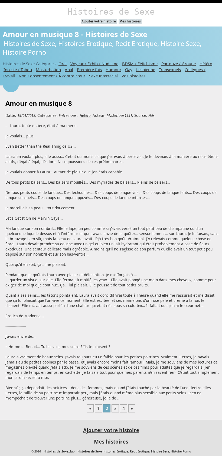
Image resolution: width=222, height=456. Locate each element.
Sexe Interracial (103, 75)
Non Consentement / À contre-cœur (52, 75)
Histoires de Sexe (111, 11)
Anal (69, 69)
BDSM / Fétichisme (140, 63)
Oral (62, 63)
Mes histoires (130, 21)
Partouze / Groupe (178, 63)
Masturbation (48, 69)
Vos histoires (133, 75)
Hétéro (206, 63)
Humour (113, 69)
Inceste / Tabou (18, 69)
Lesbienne (145, 69)
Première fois (89, 69)
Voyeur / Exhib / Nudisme (94, 63)
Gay (128, 69)
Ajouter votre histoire (98, 21)
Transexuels (170, 69)
